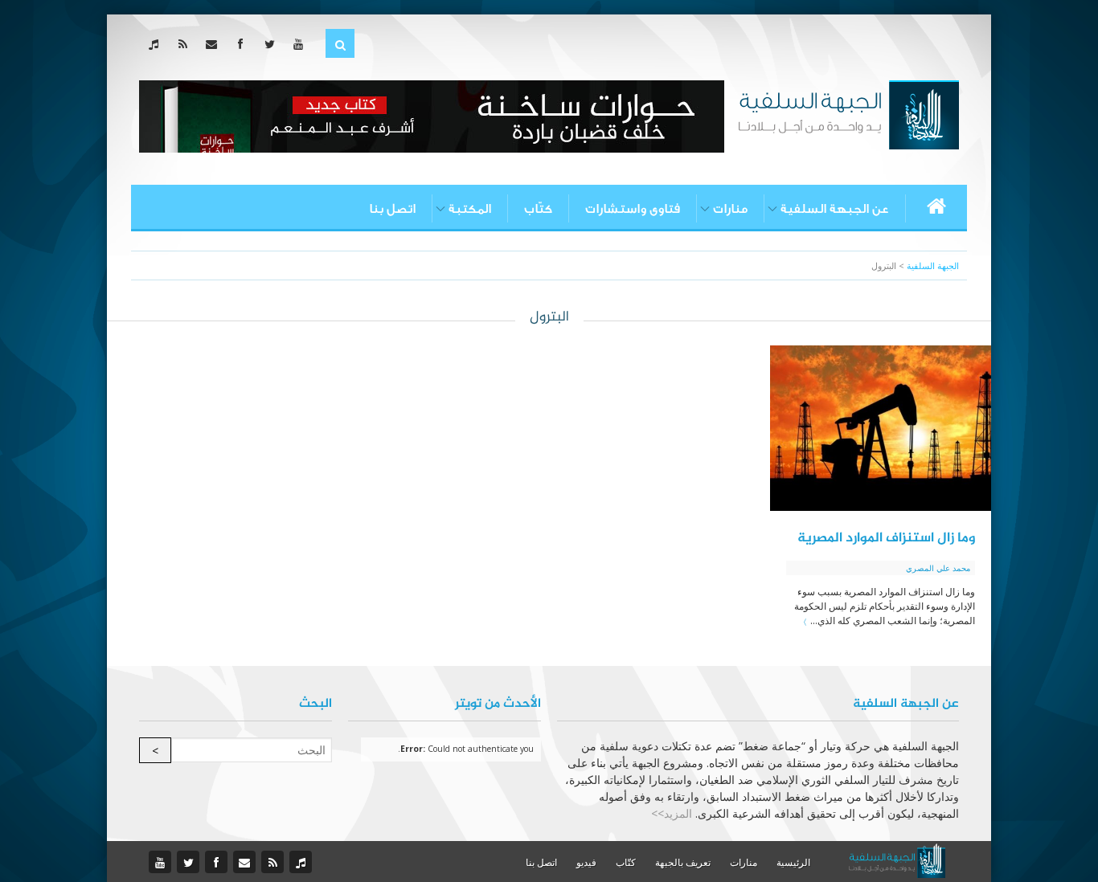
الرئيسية (793, 862)
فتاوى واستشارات (632, 209)
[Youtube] (302, 43)
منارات (730, 209)
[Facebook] (244, 43)
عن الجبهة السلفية (834, 209)
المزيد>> (671, 813)
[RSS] (186, 43)
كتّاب (538, 209)
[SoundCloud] (157, 43)
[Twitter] (273, 43)
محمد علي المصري (938, 568)
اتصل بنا (392, 209)
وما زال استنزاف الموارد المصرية (886, 538)
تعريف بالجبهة (683, 862)
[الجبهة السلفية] (848, 113)
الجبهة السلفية (933, 265)
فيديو (586, 862)
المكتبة (470, 209)
